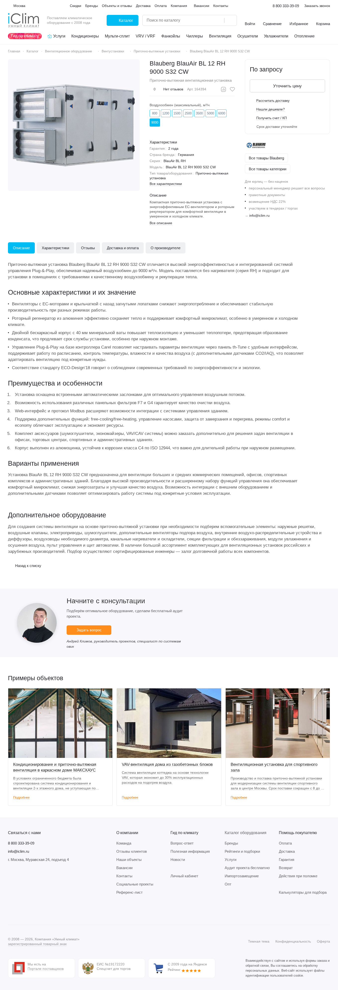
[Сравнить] (223, 89)
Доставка (287, 851)
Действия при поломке (298, 876)
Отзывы (88, 248)
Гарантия (286, 859)
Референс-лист (129, 892)
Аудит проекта (247, 868)
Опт (228, 884)
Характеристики (55, 248)
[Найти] (230, 20)
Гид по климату (184, 833)
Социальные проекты (134, 884)
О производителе (165, 248)
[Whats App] (41, 910)
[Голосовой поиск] (218, 20)
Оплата (285, 843)
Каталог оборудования (245, 833)
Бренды (231, 843)
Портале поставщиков (46, 969)
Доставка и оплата (123, 248)
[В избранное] (232, 89)
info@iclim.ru (259, 215)
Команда (123, 843)
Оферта (323, 941)
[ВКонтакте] (11, 910)
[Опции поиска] (207, 20)
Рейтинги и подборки (242, 851)
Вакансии (124, 868)
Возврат (286, 868)
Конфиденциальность (293, 941)
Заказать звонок (317, 6)
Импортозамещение (242, 876)
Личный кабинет (184, 876)
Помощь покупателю (298, 833)
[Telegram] (21, 910)
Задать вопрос (89, 630)
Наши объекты (129, 859)
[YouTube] (31, 910)
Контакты (124, 876)
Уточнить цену (287, 86)
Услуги (230, 859)
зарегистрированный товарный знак (37, 944)
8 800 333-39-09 (286, 6)
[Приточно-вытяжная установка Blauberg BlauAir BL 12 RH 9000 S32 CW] (74, 125)
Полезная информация (190, 851)
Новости (177, 859)
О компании (127, 833)
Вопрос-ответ (182, 843)
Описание (21, 248)
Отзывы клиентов (131, 851)
